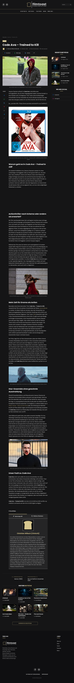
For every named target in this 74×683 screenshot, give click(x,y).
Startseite (23, 11)
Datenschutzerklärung (33, 674)
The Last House (38, 614)
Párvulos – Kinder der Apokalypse (24, 614)
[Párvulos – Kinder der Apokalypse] (25, 608)
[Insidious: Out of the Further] (25, 592)
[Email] (4, 110)
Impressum (45, 674)
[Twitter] (4, 103)
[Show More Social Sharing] (34, 53)
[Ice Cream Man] (9, 608)
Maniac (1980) (18, 579)
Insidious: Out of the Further (24, 598)
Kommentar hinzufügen (25, 623)
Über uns (50, 11)
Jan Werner (38, 616)
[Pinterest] (4, 106)
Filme (4, 41)
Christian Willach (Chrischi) (13, 48)
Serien (58, 646)
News (44, 11)
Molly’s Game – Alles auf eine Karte (18, 405)
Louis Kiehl (6, 600)
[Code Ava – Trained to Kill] (25, 71)
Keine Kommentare (34, 48)
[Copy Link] (4, 118)
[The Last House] (41, 608)
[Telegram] (4, 114)
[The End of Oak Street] (41, 592)
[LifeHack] (9, 592)
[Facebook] (4, 95)
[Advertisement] (37, 25)
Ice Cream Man (7, 614)
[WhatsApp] (4, 99)
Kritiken (31, 11)
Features (39, 11)
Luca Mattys (38, 600)
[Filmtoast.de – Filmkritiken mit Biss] (37, 4)
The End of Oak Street (40, 598)
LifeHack (5, 598)
